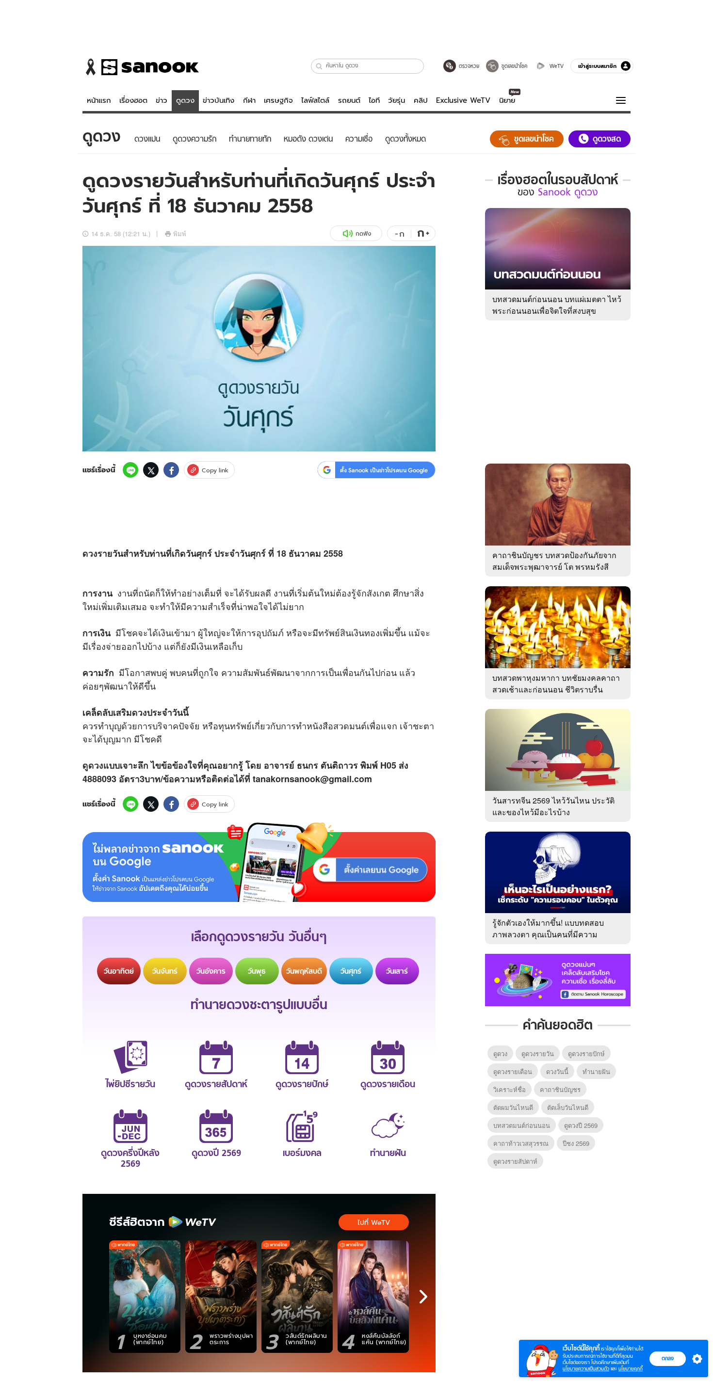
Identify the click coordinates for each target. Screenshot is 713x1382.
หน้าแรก (99, 100)
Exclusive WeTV (463, 100)
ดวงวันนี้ (557, 1071)
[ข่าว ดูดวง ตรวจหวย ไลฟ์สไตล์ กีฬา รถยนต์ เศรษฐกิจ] (140, 67)
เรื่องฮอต (133, 100)
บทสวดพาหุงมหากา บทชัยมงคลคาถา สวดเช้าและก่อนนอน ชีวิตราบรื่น (556, 683)
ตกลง (668, 1358)
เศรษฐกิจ (278, 100)
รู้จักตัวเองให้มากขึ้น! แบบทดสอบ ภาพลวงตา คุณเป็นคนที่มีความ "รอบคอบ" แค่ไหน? (548, 934)
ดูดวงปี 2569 (581, 1125)
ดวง (89, 553)
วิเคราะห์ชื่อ (509, 1089)
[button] (319, 66)
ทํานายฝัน (596, 1071)
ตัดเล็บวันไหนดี (567, 1107)
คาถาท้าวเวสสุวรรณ (521, 1143)
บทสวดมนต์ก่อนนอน (521, 1125)
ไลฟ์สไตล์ (315, 100)
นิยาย (507, 100)
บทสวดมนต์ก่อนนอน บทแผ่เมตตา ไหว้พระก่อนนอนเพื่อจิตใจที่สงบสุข (556, 304)
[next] (423, 1296)
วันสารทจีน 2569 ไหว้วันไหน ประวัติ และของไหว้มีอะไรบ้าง (553, 806)
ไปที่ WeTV (373, 1222)
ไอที (374, 100)
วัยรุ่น (396, 100)
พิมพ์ (179, 233)
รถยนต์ (349, 100)
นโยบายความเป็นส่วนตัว (586, 1368)
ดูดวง (185, 100)
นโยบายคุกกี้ (630, 1368)
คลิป (421, 100)
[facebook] (171, 470)
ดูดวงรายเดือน (512, 1071)
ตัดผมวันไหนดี (513, 1107)
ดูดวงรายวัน (537, 1053)
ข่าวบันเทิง (218, 100)
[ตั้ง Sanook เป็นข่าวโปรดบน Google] (259, 862)
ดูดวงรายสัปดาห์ (515, 1161)
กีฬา (249, 100)
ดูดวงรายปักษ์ (586, 1053)
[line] (130, 470)
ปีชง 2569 (576, 1143)
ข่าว (161, 100)
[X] (151, 470)
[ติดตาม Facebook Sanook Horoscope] (558, 979)
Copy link (215, 470)
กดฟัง (363, 233)
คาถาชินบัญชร (560, 1089)
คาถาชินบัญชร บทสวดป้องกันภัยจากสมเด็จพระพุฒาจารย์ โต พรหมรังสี (554, 560)
